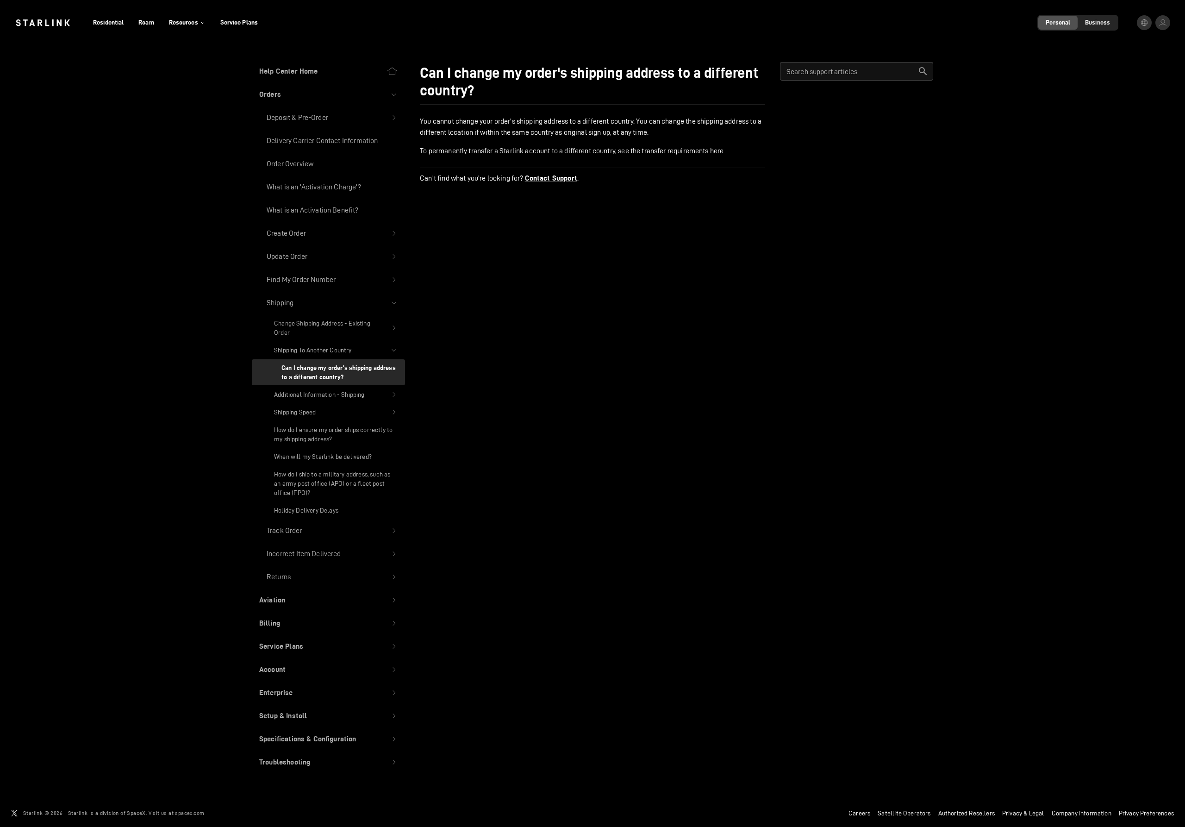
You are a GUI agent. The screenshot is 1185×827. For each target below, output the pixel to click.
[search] (923, 71)
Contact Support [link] (551, 178)
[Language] (1144, 22)
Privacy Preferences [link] (1146, 813)
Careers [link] (859, 813)
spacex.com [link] (189, 813)
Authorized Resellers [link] (966, 813)
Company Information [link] (1081, 813)
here (717, 151)
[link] (43, 22)
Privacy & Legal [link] (1023, 813)
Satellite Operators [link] (904, 813)
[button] (328, 94)
